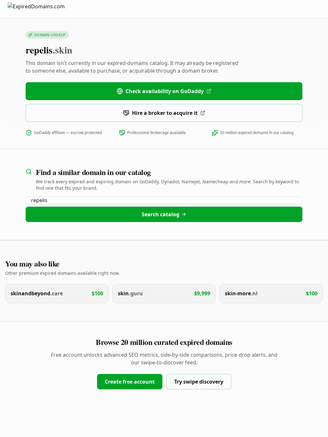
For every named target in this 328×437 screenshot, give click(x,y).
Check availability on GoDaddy (165, 91)
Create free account (130, 381)
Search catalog (160, 214)
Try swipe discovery (198, 381)
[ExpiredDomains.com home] (43, 9)
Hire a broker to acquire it (165, 112)
